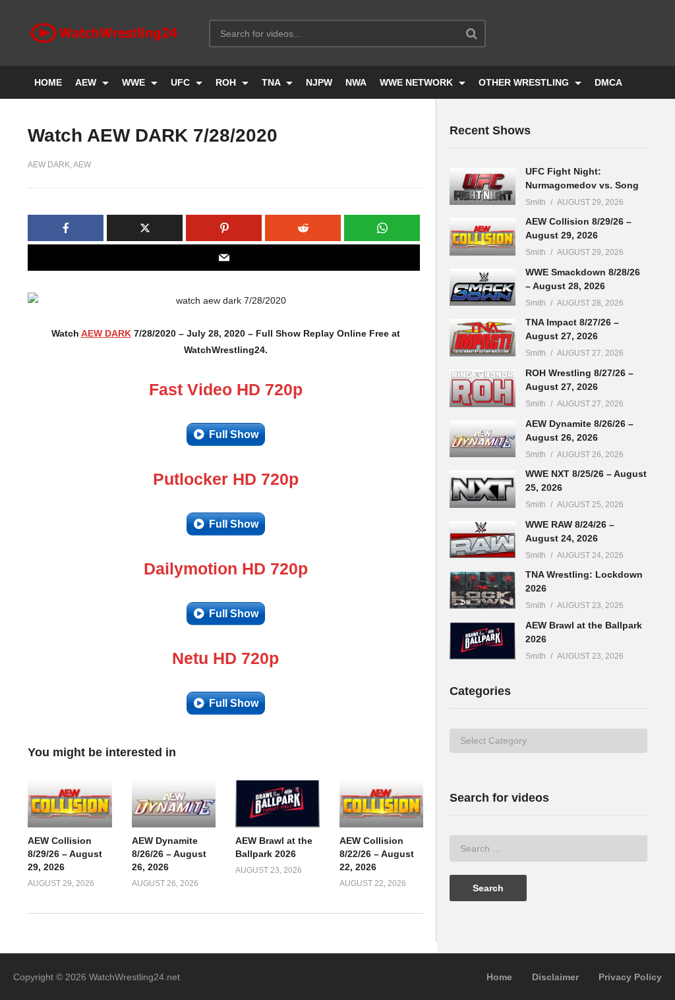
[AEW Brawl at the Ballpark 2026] (482, 640)
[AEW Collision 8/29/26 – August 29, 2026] (482, 237)
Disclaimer (555, 977)
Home (499, 977)
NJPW (319, 82)
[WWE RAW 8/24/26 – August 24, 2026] (482, 540)
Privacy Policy (630, 977)
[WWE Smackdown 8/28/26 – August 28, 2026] (482, 287)
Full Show (233, 434)
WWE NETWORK (417, 82)
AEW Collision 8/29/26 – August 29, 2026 (65, 854)
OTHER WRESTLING (525, 82)
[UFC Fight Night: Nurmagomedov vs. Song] (482, 187)
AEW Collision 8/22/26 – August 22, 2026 (376, 854)
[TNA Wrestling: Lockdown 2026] (482, 590)
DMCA (608, 82)
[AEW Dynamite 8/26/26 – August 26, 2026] (482, 439)
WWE (135, 82)
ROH (227, 82)
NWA (356, 82)
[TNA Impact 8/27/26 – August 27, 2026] (482, 337)
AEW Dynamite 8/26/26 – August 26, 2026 (169, 854)
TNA (272, 82)
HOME (48, 82)
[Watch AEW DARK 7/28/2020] (70, 803)
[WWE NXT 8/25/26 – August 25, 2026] (482, 489)
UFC (181, 82)
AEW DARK (49, 164)
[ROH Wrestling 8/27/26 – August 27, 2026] (482, 388)
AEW (87, 82)
